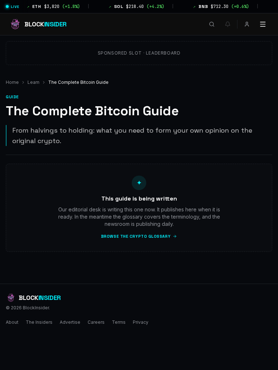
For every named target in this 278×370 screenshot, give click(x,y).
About (12, 322)
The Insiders (39, 322)
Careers (96, 322)
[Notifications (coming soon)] (227, 24)
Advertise (70, 322)
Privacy (140, 322)
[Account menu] (246, 24)
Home (12, 82)
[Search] (211, 24)
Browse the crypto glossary (135, 236)
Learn (33, 82)
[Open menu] (262, 24)
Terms (119, 322)
